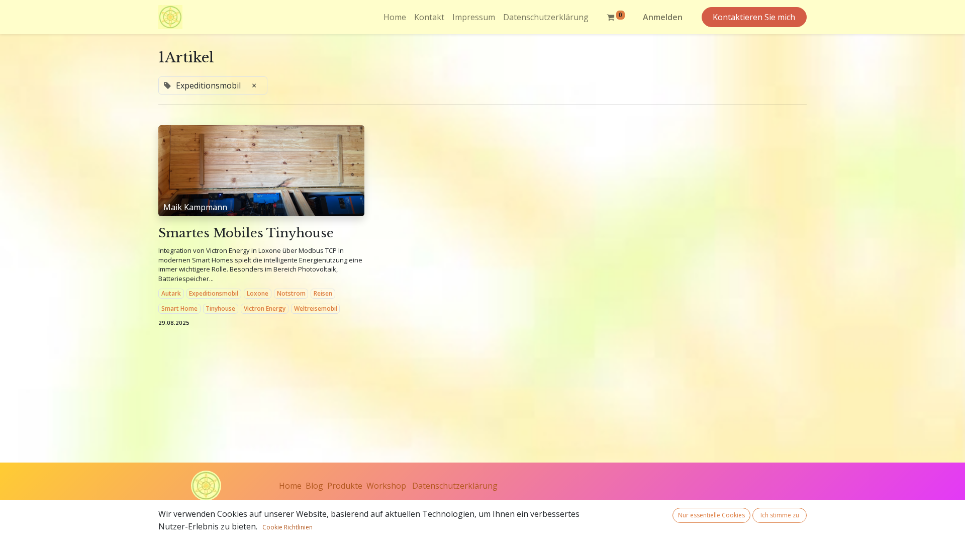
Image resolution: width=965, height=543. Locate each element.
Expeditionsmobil (213, 293)
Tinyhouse (220, 308)
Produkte (344, 485)
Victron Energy (264, 308)
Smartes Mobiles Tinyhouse (246, 233)
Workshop (386, 485)
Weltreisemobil (315, 308)
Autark (171, 293)
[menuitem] (394, 17)
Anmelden (663, 17)
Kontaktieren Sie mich (754, 17)
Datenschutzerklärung (455, 485)
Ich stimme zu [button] (779, 515)
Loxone (257, 293)
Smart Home (179, 308)
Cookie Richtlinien (287, 527)
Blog (314, 485)
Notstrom (291, 293)
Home (290, 485)
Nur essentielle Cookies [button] (711, 515)
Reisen (323, 293)
